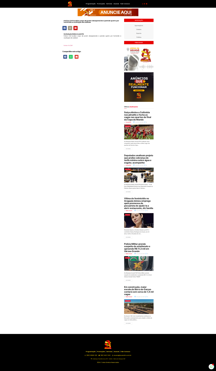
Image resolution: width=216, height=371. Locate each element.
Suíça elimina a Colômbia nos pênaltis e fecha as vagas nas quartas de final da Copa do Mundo (137, 116)
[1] (211, 367)
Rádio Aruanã (129, 210)
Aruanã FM (128, 122)
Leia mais (128, 148)
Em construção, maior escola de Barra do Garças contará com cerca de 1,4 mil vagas (138, 291)
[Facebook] (64, 28)
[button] (65, 57)
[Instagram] (70, 28)
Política (139, 37)
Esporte (138, 33)
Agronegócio (139, 25)
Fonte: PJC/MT (68, 45)
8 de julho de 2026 (139, 122)
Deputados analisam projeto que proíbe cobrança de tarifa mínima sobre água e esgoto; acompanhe (138, 159)
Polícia (127, 214)
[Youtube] (75, 28)
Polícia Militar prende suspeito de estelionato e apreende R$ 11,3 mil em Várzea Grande (137, 248)
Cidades (138, 29)
